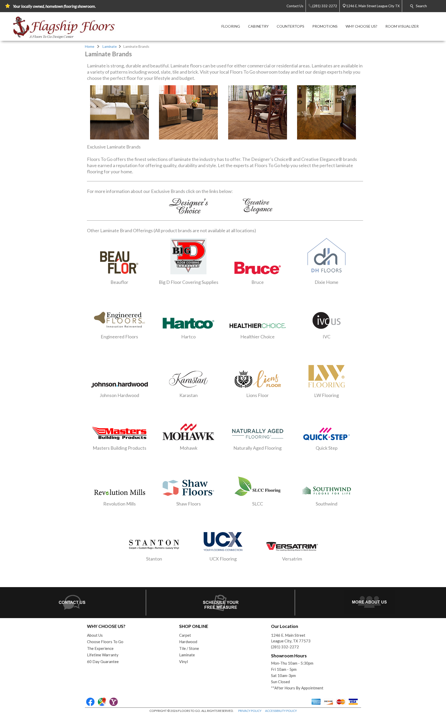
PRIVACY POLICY (249, 711)
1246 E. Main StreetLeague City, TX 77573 (290, 638)
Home (89, 46)
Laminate (109, 46)
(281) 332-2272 (285, 646)
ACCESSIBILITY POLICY (281, 711)
